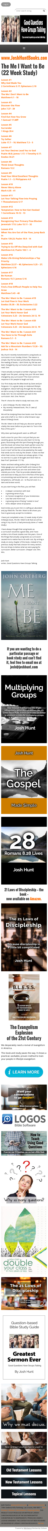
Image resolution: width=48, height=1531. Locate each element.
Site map (41, 1523)
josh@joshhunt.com (37, 1505)
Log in (5, 4)
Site (43, 1507)
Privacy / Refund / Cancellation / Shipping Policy (20, 1510)
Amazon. (36, 898)
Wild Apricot (28, 1528)
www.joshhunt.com (19, 1505)
